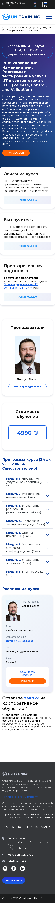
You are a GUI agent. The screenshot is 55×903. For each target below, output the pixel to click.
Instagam (4, 868)
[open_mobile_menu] (49, 17)
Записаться (16, 153)
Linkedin (22, 868)
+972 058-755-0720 (20, 854)
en (35, 5)
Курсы (5, 27)
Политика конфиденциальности (20, 796)
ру (46, 5)
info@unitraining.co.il (21, 861)
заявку (31, 698)
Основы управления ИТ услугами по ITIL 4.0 (21, 286)
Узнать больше (27, 199)
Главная (8, 827)
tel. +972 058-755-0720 (16, 4)
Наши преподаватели (27, 386)
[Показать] (47, 482)
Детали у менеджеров (19, 641)
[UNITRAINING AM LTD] (21, 16)
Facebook (13, 868)
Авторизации (42, 827)
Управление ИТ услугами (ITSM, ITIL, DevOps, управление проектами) (27, 29)
